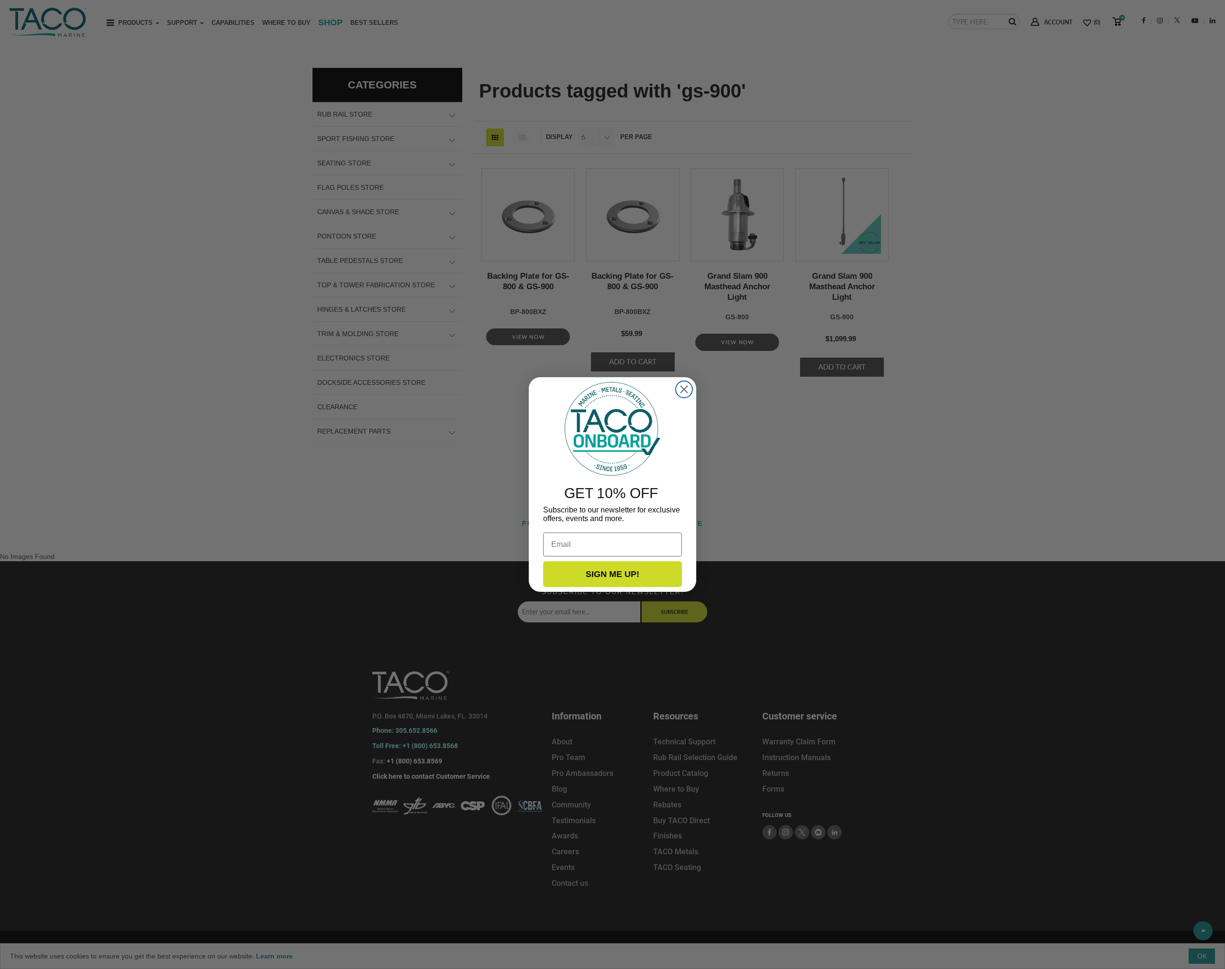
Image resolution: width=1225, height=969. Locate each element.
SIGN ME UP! (612, 574)
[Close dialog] (684, 389)
